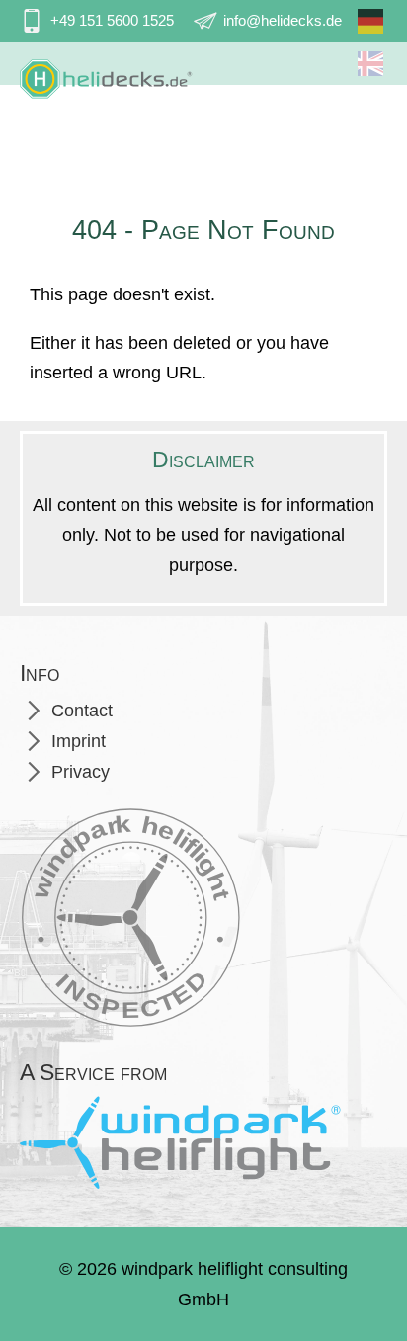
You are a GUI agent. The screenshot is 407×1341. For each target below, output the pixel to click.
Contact (82, 710)
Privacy (80, 772)
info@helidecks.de (282, 20)
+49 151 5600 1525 (112, 20)
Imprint (78, 741)
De (364, 28)
